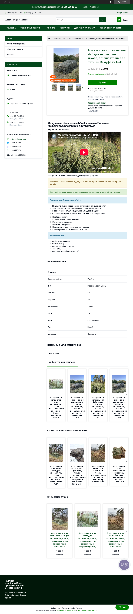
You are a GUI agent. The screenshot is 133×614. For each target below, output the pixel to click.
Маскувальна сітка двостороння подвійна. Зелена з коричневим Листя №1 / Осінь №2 (119, 474)
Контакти (65, 28)
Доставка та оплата (84, 28)
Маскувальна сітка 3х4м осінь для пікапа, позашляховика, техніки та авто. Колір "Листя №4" (99, 474)
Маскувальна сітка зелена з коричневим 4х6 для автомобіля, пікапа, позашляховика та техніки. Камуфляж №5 (120, 408)
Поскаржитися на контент (66, 610)
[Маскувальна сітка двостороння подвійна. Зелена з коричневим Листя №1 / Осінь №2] (119, 450)
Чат (124, 607)
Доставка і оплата (15, 49)
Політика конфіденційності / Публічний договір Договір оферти (16, 595)
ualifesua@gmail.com (18, 139)
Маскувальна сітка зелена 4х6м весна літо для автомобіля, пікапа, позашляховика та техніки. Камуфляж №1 (99, 408)
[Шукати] (102, 19)
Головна (11, 28)
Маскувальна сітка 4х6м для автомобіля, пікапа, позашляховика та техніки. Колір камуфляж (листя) (56, 408)
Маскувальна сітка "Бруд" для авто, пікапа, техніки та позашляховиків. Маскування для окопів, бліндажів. (78, 475)
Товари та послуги (30, 28)
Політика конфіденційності (87, 610)
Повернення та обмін (111, 28)
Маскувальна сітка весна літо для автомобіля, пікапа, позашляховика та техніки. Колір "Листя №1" (56, 475)
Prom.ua (79, 608)
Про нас (51, 28)
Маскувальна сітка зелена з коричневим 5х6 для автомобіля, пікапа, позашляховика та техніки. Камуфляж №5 (77, 408)
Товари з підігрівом (90, 7)
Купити (102, 82)
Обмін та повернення (16, 44)
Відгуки (10, 54)
